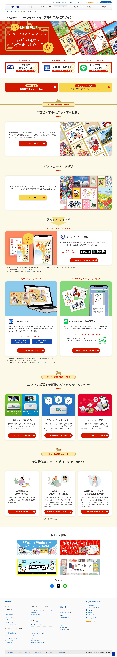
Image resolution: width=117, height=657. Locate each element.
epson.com (61, 652)
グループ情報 (56, 2)
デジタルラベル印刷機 (36, 614)
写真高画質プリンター (11, 614)
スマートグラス (34, 631)
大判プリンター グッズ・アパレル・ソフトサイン (41, 610)
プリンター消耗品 (35, 621)
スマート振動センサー (64, 610)
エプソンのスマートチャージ (11, 629)
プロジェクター (34, 628)
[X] (58, 584)
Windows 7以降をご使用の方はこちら (20, 341)
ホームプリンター (10, 611)
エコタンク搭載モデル (11, 624)
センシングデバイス (63, 629)
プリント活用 (91, 605)
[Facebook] (52, 584)
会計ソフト (33, 644)
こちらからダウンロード (41, 362)
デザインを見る (32, 143)
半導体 (60, 625)
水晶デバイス (62, 627)
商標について (30, 271)
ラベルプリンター (9, 642)
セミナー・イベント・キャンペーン (79, 2)
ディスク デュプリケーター (37, 640)
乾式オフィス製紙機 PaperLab (37, 642)
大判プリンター (8, 635)
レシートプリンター (9, 640)
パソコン (33, 635)
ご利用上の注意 (27, 652)
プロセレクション (10, 622)
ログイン (96, 2)
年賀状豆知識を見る (22, 511)
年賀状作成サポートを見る (95, 511)
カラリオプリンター (10, 619)
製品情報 (9, 601)
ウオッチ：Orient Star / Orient (37, 633)
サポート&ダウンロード (93, 607)
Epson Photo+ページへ (31, 350)
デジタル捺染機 (34, 617)
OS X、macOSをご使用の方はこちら (41, 341)
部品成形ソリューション (64, 612)
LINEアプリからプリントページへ (85, 350)
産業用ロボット (62, 607)
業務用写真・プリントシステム (37, 612)
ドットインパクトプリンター (11, 638)
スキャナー (33, 638)
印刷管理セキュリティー (36, 647)
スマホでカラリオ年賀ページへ (84, 260)
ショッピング (91, 610)
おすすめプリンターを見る (22, 435)
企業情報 (90, 612)
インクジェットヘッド (64, 617)
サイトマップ (10, 652)
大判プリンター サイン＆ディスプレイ (39, 607)
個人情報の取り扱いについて (39, 652)
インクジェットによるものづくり (66, 619)
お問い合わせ (64, 2)
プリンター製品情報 (37, 624)
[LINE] (65, 584)
